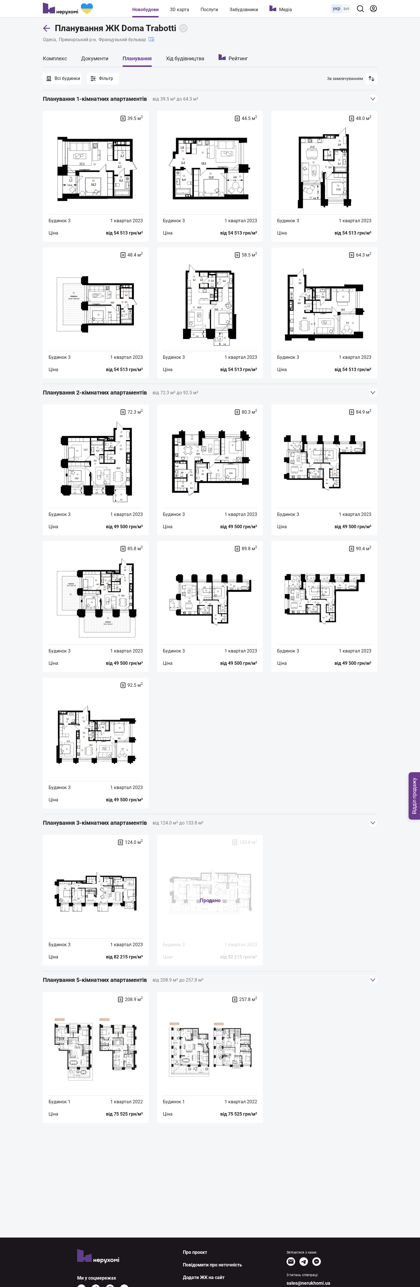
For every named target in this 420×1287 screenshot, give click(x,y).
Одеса (49, 39)
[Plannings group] (373, 99)
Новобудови (145, 9)
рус (346, 9)
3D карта (179, 9)
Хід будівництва (185, 58)
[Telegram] (303, 1261)
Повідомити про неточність (212, 1265)
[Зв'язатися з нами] (291, 1261)
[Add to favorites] (183, 28)
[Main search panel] (360, 8)
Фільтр (106, 78)
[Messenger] (316, 1261)
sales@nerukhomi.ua (308, 1283)
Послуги (209, 9)
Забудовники (243, 9)
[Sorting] (371, 78)
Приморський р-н (77, 39)
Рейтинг (238, 58)
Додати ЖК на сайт (204, 1277)
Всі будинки (67, 78)
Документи (94, 58)
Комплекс (55, 58)
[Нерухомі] (68, 9)
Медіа (285, 9)
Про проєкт (195, 1252)
